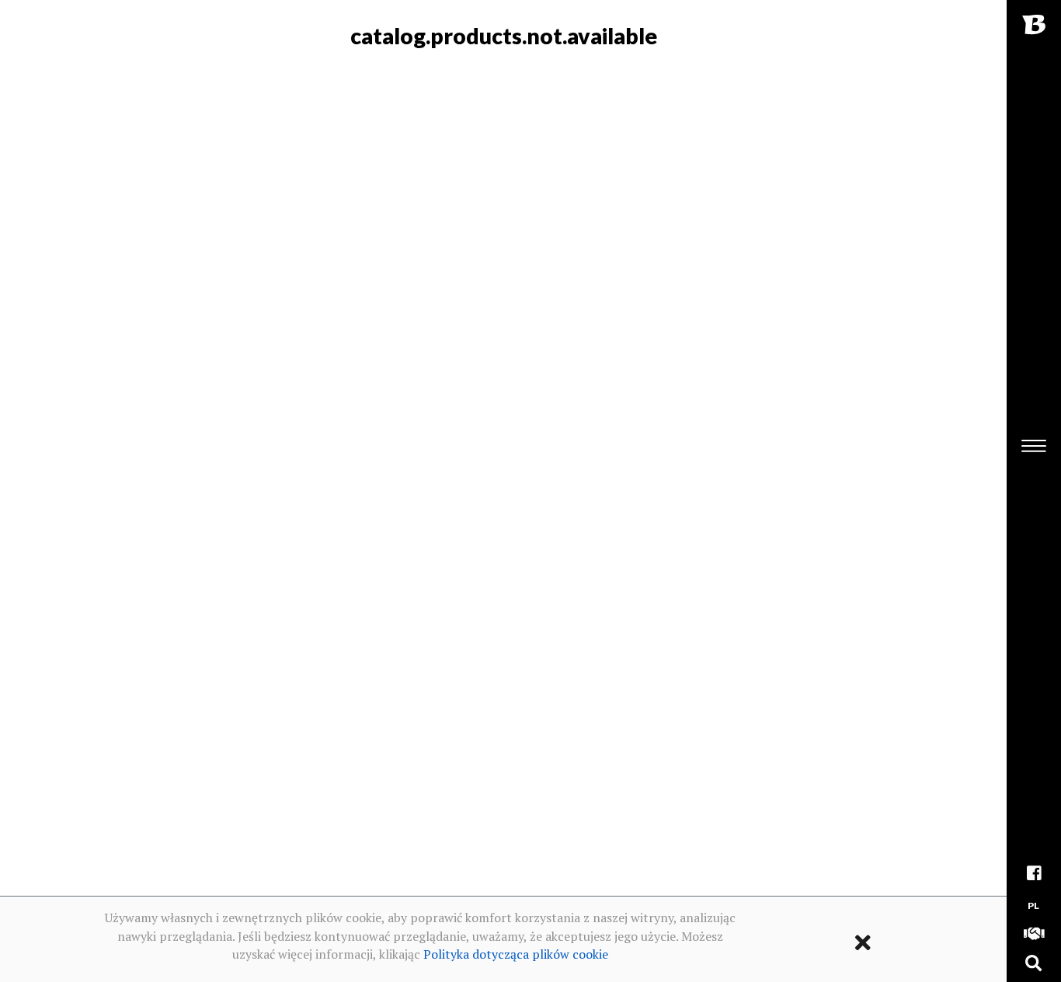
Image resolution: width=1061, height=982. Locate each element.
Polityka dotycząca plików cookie (515, 954)
